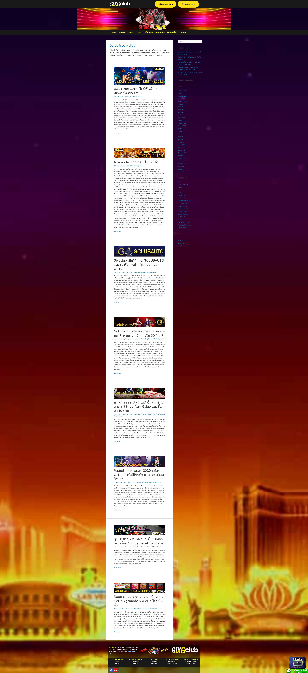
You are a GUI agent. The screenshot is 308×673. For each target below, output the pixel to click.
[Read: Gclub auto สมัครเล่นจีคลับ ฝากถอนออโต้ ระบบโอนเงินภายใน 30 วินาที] (139, 322)
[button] (131, 32)
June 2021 (181, 136)
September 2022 (183, 101)
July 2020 (181, 166)
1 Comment (117, 482)
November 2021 (182, 123)
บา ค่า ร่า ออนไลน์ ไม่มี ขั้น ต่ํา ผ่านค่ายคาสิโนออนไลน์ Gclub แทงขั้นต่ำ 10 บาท (138, 406)
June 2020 (181, 169)
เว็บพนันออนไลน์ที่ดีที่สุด (130, 96)
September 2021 (182, 128)
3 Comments (117, 609)
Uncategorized (182, 195)
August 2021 (181, 131)
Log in (180, 237)
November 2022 (182, 96)
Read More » (117, 133)
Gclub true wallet (119, 96)
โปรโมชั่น (183, 32)
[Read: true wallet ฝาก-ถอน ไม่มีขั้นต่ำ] (139, 153)
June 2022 (181, 109)
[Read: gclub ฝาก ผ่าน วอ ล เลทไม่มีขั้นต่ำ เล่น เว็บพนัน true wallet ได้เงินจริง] (139, 530)
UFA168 (117, 663)
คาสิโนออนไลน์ (143, 339)
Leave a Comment (119, 272)
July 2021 (180, 134)
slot (125, 166)
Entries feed (181, 240)
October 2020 (182, 158)
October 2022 (182, 99)
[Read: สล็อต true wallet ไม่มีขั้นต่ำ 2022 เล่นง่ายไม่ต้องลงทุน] (139, 76)
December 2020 (182, 153)
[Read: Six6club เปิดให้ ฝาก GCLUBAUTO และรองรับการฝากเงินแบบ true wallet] (139, 251)
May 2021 (180, 139)
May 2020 (181, 172)
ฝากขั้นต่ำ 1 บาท (182, 206)
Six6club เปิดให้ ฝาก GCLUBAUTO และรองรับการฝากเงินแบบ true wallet (139, 264)
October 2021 (182, 126)
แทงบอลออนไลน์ (182, 227)
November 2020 (182, 155)
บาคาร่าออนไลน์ (182, 203)
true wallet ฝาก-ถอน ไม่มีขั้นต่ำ (136, 162)
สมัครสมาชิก (122, 32)
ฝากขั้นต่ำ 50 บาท (183, 211)
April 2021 (181, 142)
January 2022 (182, 117)
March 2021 (181, 145)
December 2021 (182, 120)
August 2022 (181, 104)
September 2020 (183, 161)
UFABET (131, 32)
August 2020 (181, 163)
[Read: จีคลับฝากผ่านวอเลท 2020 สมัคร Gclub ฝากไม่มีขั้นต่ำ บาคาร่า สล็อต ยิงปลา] (139, 461)
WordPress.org (182, 246)
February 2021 (182, 147)
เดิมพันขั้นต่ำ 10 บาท (183, 222)
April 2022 (181, 115)
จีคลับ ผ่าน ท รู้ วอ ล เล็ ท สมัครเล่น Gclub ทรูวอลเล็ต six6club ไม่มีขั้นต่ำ (138, 601)
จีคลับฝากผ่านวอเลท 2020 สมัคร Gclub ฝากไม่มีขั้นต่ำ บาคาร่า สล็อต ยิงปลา (139, 475)
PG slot (180, 187)
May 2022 (181, 112)
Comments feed (182, 243)
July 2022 (181, 107)
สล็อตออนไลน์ (149, 32)
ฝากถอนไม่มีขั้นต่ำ (172, 32)
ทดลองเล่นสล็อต (160, 32)
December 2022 (182, 93)
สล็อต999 (180, 219)
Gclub (139, 32)
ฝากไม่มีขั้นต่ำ (151, 414)
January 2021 (182, 150)
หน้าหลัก (114, 32)
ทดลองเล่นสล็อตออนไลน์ (184, 200)
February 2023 (182, 90)
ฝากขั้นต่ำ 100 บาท (183, 209)
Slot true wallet (190, 663)
